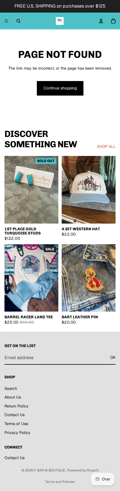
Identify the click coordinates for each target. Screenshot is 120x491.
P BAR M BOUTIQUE (50, 470)
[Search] (18, 21)
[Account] (101, 21)
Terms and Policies (60, 482)
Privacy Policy (17, 432)
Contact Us (14, 415)
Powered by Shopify (83, 470)
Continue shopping (60, 88)
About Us (12, 397)
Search (10, 388)
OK (113, 357)
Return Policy (16, 406)
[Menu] (6, 21)
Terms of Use (16, 423)
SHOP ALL (106, 146)
